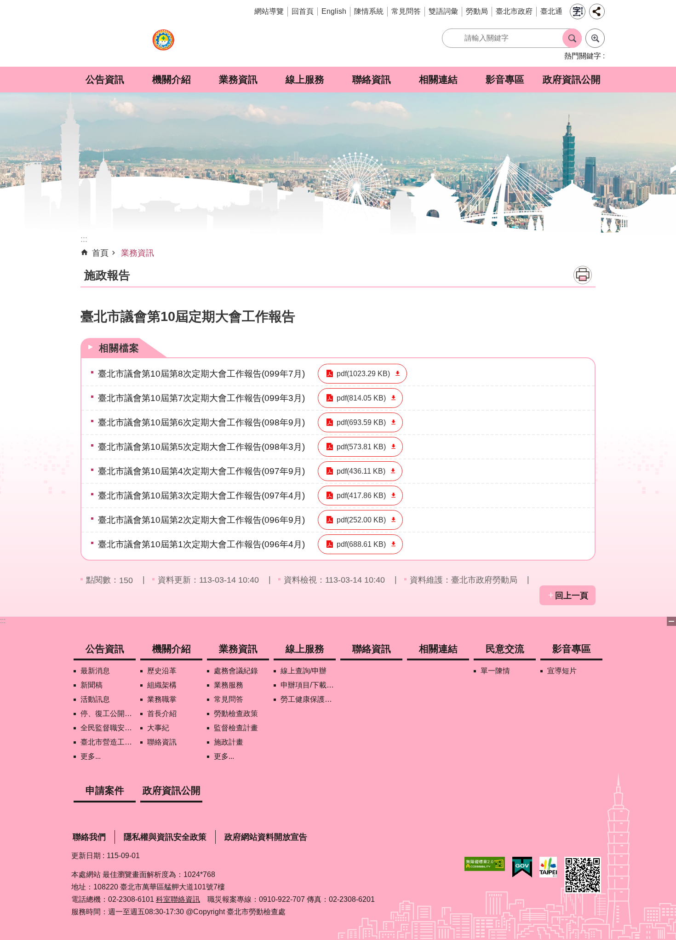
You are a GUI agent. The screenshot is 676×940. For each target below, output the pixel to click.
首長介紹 (162, 713)
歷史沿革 (162, 671)
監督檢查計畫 (236, 728)
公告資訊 (105, 79)
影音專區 (505, 79)
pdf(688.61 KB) (361, 544)
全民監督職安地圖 (108, 728)
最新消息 (95, 671)
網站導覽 (269, 11)
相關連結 (438, 79)
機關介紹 (171, 79)
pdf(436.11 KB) (361, 471)
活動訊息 (95, 699)
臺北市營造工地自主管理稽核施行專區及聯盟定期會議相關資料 (108, 742)
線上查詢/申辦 (304, 671)
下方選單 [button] (671, 621)
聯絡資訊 (371, 79)
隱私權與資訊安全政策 (165, 837)
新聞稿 (91, 685)
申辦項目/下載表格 (308, 685)
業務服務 (228, 685)
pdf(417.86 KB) (361, 495)
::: (3, 621)
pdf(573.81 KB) (361, 447)
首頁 (100, 253)
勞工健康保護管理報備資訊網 (308, 699)
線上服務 (305, 79)
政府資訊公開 (572, 79)
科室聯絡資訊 (178, 899)
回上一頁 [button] (571, 595)
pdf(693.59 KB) (361, 422)
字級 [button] (577, 11)
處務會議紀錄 (236, 671)
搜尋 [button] (572, 38)
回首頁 (303, 11)
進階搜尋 (595, 38)
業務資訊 (238, 79)
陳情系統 (369, 11)
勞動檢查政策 (236, 713)
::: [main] (83, 239)
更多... (90, 756)
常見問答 (406, 11)
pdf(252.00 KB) (361, 520)
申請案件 (105, 790)
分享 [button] (597, 11)
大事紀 (158, 728)
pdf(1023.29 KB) (363, 374)
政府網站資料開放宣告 (265, 837)
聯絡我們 (89, 837)
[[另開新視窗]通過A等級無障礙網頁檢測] (484, 864)
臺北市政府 (514, 11)
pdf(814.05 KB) (361, 398)
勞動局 (477, 11)
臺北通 (551, 11)
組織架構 (162, 685)
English (333, 11)
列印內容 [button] (582, 275)
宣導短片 (562, 671)
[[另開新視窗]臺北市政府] (548, 867)
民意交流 (505, 648)
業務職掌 (162, 699)
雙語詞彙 (443, 11)
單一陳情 (495, 671)
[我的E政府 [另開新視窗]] (522, 867)
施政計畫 (228, 742)
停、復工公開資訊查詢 (108, 713)
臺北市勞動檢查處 (163, 45)
